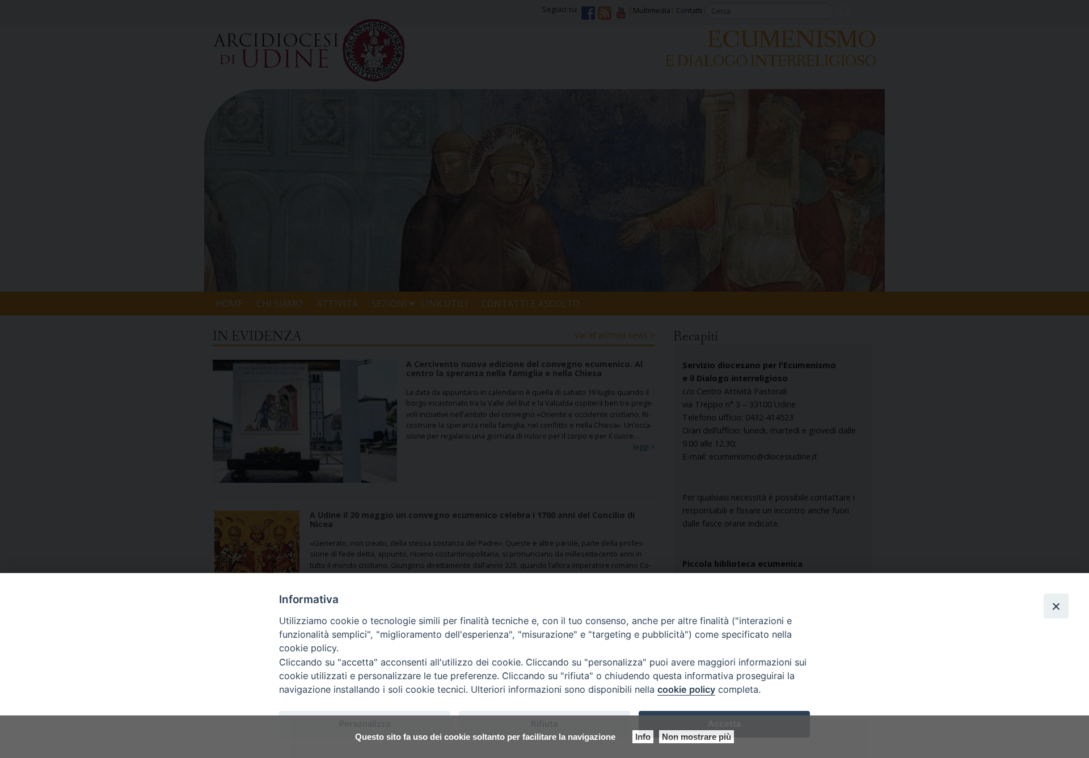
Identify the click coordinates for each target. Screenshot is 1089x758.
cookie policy (686, 689)
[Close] (1056, 605)
